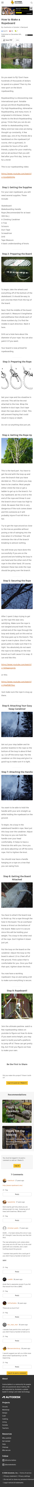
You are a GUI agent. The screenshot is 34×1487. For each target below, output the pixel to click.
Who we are (6, 1450)
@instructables (10, 1460)
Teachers (5, 1428)
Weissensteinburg (13, 1348)
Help (4, 1444)
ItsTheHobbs (12, 1303)
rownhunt (10, 1181)
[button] (2, 3)
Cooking (5, 1419)
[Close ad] (31, 8)
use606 (10, 1279)
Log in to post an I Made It (17, 1083)
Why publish (6, 1438)
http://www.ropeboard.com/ (12, 1185)
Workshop (5, 1410)
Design (4, 1413)
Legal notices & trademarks (13, 1483)
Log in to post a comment (17, 1373)
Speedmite (11, 1202)
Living (4, 1422)
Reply (17, 1194)
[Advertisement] (17, 11)
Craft (4, 1416)
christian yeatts (13, 1228)
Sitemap (5, 1447)
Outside (16, 27)
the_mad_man (12, 1325)
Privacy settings (24, 1476)
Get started (6, 1441)
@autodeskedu (10, 1465)
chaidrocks (7, 27)
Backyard (24, 27)
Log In (17, 1166)
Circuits (5, 1407)
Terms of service (25, 1473)
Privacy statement (10, 1476)
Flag (6, 1190)
